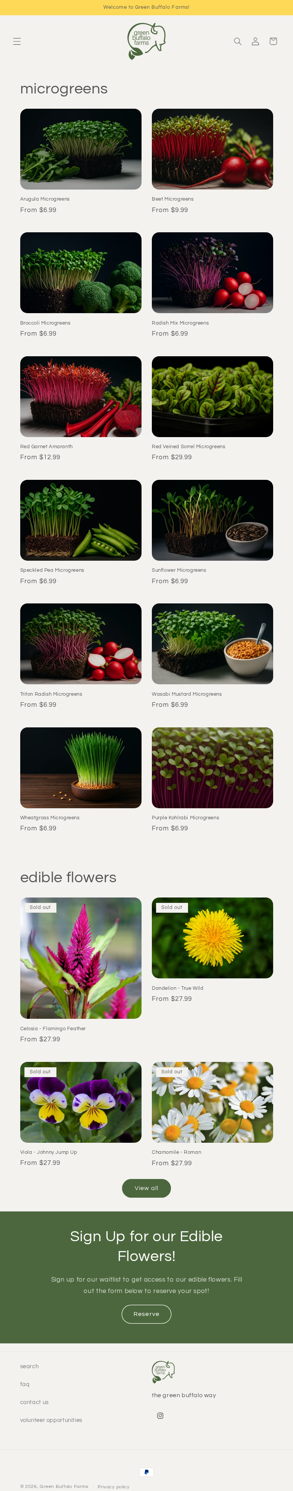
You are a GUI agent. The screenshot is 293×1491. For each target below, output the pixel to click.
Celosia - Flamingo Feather (53, 1028)
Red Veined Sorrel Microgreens (188, 446)
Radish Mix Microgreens (180, 323)
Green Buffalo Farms (64, 1487)
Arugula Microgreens (45, 199)
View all (146, 1188)
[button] (17, 41)
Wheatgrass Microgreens (50, 817)
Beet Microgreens (173, 199)
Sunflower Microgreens (179, 570)
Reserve (146, 1314)
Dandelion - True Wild (178, 988)
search (29, 1366)
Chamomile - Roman (176, 1152)
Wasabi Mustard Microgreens (187, 694)
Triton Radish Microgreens (51, 694)
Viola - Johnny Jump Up (48, 1152)
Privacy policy (114, 1487)
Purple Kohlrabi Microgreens (185, 817)
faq (25, 1384)
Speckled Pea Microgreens (52, 570)
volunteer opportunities (51, 1420)
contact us (34, 1402)
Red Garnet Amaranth (46, 446)
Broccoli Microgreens (45, 323)
